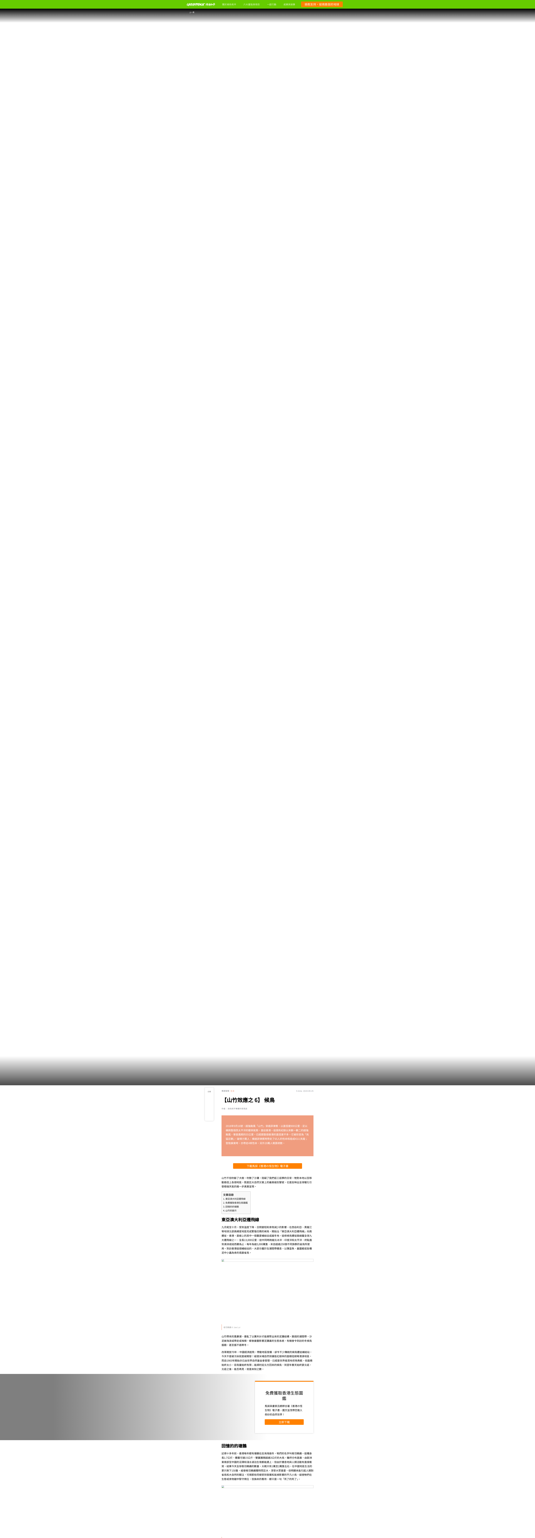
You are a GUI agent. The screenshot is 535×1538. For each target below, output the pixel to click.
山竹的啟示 (231, 1210)
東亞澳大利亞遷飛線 (235, 1198)
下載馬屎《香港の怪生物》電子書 (267, 1166)
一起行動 (271, 4)
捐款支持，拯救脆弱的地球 (322, 4)
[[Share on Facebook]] (209, 1104)
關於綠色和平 (229, 4)
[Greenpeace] (201, 8)
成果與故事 (289, 4)
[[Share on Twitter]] (209, 1110)
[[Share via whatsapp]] (209, 1116)
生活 (232, 1090)
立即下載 (284, 1422)
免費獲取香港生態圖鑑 (236, 1202)
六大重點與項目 (251, 4)
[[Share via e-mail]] (209, 1097)
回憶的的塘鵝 (232, 1206)
